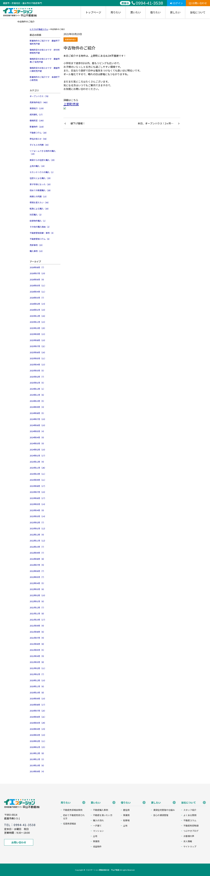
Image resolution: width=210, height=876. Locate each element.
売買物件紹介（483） (39, 102)
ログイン (178, 3)
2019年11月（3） (37, 759)
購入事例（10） (37, 251)
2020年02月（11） (38, 741)
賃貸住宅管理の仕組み (164, 809)
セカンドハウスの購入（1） (42, 172)
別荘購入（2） (36, 214)
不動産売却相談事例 (72, 809)
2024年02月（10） (38, 449)
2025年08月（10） (38, 340)
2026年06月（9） (37, 279)
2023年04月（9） (37, 510)
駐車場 (126, 820)
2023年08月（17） (38, 486)
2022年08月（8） (37, 558)
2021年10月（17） (38, 619)
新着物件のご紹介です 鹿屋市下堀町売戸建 (45, 42)
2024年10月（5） (37, 400)
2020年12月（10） (38, 680)
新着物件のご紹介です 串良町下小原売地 (45, 78)
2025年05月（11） (38, 358)
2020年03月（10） (38, 734)
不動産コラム (189, 820)
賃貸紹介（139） (37, 108)
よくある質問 (189, 815)
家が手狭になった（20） (41, 184)
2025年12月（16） (38, 315)
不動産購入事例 (100, 809)
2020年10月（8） (37, 692)
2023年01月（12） (38, 528)
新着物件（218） (37, 126)
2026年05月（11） (38, 285)
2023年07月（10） (38, 492)
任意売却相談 (69, 823)
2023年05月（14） (38, 504)
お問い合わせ (199, 3)
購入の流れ (98, 820)
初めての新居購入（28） (41, 190)
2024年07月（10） (38, 419)
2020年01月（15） (38, 747)
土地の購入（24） (38, 166)
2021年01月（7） (37, 674)
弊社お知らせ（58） (39, 138)
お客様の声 (188, 836)
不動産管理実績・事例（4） (42, 232)
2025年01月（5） (37, 382)
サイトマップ (189, 846)
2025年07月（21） (38, 346)
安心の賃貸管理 (160, 815)
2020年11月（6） (37, 686)
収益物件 (97, 846)
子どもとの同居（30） (40, 144)
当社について (197, 12)
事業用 (96, 841)
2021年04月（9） (37, 656)
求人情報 (187, 841)
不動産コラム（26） (39, 132)
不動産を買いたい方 (102, 815)
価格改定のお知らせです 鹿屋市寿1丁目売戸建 (45, 60)
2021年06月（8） (37, 643)
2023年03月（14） (38, 516)
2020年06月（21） (38, 716)
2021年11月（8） (37, 613)
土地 (95, 836)
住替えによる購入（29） (41, 178)
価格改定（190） (37, 120)
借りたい (155, 12)
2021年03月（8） (37, 662)
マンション (98, 830)
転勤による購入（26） (40, 208)
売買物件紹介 (70, 39)
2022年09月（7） (37, 552)
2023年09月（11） (38, 479)
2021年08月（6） (37, 631)
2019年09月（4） (37, 771)
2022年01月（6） (37, 601)
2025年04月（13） (38, 364)
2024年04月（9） (37, 437)
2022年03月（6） (37, 589)
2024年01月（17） (38, 455)
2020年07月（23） (38, 710)
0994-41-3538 (149, 3)
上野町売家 (71, 104)
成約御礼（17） (37, 114)
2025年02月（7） (37, 376)
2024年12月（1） (37, 388)
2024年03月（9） (37, 443)
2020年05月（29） (38, 722)
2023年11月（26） (38, 467)
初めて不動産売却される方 (74, 817)
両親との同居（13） (39, 196)
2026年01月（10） (38, 309)
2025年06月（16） (38, 352)
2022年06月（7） (37, 571)
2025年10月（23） (38, 328)
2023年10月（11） (38, 473)
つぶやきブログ (190, 830)
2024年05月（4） (37, 431)
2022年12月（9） (37, 534)
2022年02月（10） (38, 595)
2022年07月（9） (37, 564)
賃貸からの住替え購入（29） (43, 160)
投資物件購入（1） (38, 220)
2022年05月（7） (37, 577)
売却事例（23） (37, 245)
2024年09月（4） (37, 406)
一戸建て (97, 825)
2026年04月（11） (38, 291)
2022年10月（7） (37, 546)
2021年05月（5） (37, 649)
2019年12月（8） (37, 753)
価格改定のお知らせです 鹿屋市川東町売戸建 (45, 69)
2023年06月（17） (38, 498)
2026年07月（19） (38, 273)
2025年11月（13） (38, 321)
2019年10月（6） (37, 765)
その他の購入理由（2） (40, 226)
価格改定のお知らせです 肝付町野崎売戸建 (45, 51)
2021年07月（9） (37, 637)
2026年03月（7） (37, 297)
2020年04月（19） (38, 728)
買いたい (135, 12)
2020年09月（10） (38, 698)
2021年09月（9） (37, 625)
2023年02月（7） (37, 522)
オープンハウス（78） (40, 96)
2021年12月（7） (37, 607)
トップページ (93, 12)
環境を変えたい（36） (40, 202)
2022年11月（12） (38, 540)
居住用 (126, 809)
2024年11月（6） (37, 394)
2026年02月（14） (38, 303)
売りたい (116, 12)
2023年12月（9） (37, 461)
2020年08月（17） (38, 704)
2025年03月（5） (37, 370)
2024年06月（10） (38, 425)
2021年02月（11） (38, 668)
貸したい (175, 12)
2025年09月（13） (38, 334)
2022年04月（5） (37, 583)
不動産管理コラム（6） (40, 238)
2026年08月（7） (37, 267)
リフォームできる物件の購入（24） (43, 152)
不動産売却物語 (190, 825)
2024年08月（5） (37, 413)
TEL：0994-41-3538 (20, 824)
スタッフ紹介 (189, 809)
